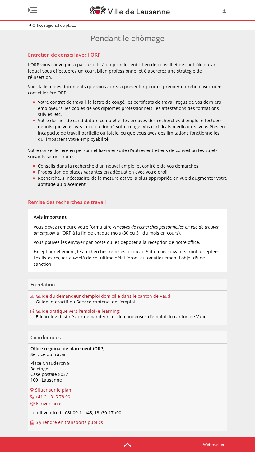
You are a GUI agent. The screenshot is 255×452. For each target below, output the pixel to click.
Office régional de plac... (54, 25)
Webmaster (214, 444)
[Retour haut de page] (127, 444)
